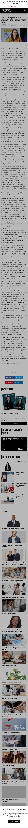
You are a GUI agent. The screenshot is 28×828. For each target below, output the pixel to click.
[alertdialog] (14, 4)
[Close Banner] (26, 1)
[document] (14, 414)
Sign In (18, 824)
